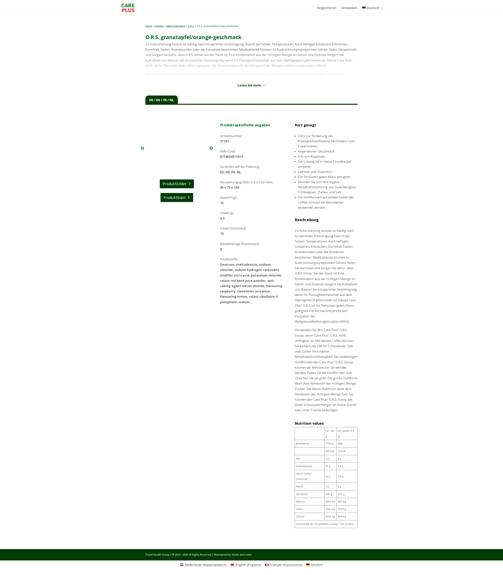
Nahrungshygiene (175, 26)
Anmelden (349, 8)
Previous (142, 148)
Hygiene (159, 26)
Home (148, 26)
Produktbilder (174, 183)
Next (211, 148)
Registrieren (326, 8)
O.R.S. (191, 26)
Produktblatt (174, 197)
